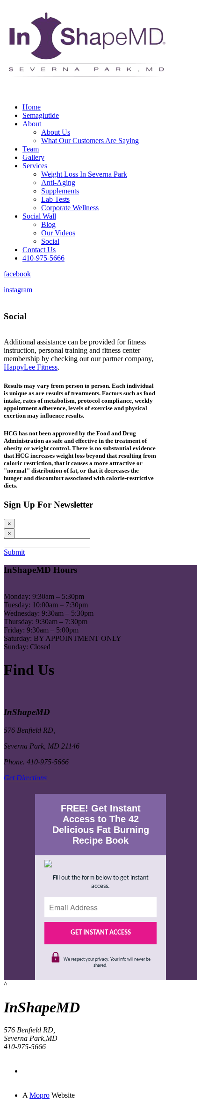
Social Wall (39, 216)
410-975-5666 (43, 258)
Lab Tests (55, 199)
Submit (14, 552)
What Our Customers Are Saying (90, 140)
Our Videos (58, 233)
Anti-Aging (58, 182)
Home (31, 107)
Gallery (33, 157)
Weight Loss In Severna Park (84, 174)
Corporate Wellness (70, 208)
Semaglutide (40, 115)
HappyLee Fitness (30, 367)
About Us (55, 132)
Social (50, 241)
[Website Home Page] (85, 93)
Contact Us (39, 250)
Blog (48, 224)
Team (30, 149)
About (31, 124)
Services (34, 166)
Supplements (60, 191)
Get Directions (25, 778)
